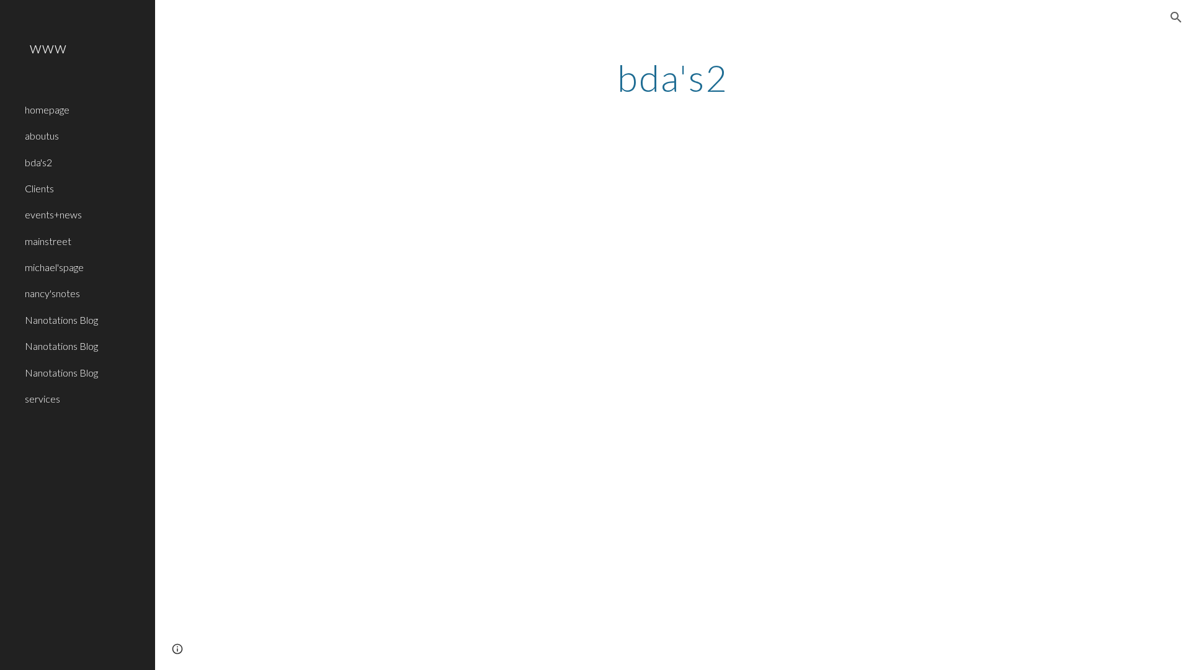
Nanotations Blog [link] (61, 320)
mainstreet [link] (48, 241)
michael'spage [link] (54, 267)
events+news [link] (53, 214)
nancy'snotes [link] (52, 293)
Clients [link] (39, 188)
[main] (673, 77)
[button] (1176, 17)
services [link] (42, 398)
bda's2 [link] (38, 162)
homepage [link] (47, 109)
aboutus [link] (42, 135)
